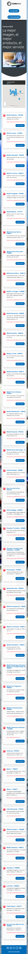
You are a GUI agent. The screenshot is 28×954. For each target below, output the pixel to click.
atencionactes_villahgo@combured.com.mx (16, 516)
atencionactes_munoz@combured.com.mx (16, 218)
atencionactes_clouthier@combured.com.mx (16, 651)
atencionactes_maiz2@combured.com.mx (16, 797)
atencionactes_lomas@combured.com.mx (16, 141)
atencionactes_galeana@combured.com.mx (16, 854)
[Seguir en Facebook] (14, 948)
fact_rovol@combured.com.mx (13, 737)
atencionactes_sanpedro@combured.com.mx (17, 280)
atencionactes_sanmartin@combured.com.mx (17, 932)
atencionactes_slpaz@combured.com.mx (16, 496)
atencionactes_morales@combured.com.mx (16, 595)
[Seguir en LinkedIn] (11, 948)
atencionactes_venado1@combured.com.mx (16, 836)
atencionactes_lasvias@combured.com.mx (16, 892)
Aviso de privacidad (14, 951)
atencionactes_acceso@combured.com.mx (16, 240)
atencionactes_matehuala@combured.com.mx (17, 418)
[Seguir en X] (17, 948)
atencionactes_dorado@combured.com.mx (16, 259)
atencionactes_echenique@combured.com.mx (17, 674)
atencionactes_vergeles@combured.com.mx (16, 200)
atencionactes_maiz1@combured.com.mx (16, 775)
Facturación (14, 11)
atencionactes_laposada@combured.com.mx (17, 633)
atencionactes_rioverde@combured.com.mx (16, 322)
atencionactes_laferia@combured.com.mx (16, 180)
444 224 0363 (15, 17)
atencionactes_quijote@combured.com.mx (16, 121)
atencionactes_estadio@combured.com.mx (16, 340)
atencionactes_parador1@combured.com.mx (17, 535)
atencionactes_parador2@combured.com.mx (17, 558)
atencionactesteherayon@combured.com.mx (17, 913)
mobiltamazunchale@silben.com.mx (15, 716)
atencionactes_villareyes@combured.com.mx (17, 477)
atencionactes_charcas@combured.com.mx (16, 438)
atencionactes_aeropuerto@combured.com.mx (17, 613)
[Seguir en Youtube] (20, 948)
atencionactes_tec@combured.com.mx (15, 694)
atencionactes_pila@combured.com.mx (15, 360)
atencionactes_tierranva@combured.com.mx (17, 400)
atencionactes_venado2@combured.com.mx (16, 874)
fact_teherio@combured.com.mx (14, 816)
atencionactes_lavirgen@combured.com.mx (16, 300)
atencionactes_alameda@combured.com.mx (16, 162)
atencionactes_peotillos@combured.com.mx (16, 378)
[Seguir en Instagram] (7, 948)
